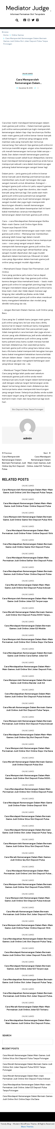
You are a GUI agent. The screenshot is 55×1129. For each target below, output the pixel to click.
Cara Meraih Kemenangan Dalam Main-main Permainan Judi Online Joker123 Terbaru (27, 1008)
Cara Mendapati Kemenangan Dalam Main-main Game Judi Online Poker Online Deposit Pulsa (27, 504)
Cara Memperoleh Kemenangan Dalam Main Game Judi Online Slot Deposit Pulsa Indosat (27, 899)
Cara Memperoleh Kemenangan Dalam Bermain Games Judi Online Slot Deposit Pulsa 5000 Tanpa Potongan (27, 886)
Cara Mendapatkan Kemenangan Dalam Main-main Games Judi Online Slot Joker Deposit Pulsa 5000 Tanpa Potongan (27, 668)
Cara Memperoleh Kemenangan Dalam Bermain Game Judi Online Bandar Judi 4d (27, 681)
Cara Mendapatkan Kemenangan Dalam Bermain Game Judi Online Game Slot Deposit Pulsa (27, 545)
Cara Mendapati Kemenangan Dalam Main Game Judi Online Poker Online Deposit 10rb (27, 804)
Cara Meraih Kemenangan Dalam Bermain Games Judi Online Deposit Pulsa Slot (27, 763)
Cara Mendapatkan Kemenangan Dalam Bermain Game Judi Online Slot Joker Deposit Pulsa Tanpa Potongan (27, 981)
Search (6, 1035)
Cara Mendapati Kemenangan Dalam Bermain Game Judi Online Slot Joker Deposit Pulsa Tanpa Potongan (27, 831)
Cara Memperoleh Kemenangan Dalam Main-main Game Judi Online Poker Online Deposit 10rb (27, 926)
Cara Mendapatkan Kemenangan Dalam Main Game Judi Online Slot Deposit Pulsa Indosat (27, 695)
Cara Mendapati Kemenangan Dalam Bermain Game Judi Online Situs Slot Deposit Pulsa (27, 817)
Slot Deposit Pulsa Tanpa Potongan (27, 409)
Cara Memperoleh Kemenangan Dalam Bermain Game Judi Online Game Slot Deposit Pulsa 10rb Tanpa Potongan (27, 518)
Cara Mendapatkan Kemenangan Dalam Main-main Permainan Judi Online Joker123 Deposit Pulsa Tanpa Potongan (26, 1087)
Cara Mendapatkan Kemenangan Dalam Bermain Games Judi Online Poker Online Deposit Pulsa (27, 572)
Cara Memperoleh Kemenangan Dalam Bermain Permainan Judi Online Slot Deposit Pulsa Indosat (27, 722)
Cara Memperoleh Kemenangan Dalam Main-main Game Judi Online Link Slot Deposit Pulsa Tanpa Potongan (27, 491)
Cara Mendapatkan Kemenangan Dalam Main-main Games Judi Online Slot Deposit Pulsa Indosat (27, 1022)
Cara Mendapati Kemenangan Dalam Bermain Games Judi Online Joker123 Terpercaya (27, 967)
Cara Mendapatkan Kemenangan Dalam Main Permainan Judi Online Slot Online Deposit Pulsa (27, 790)
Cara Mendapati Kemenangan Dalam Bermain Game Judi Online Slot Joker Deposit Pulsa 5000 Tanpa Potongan (28, 954)
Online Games (27, 74)
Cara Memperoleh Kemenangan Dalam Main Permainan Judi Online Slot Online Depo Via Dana (27, 749)
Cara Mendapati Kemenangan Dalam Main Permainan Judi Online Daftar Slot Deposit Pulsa (27, 559)
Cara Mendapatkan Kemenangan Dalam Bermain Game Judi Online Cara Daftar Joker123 (27, 654)
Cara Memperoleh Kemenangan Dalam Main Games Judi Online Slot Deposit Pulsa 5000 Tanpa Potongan (27, 777)
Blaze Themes (27, 1126)
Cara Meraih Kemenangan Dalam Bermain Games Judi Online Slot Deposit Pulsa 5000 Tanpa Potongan (27, 613)
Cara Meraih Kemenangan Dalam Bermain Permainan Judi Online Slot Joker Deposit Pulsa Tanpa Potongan (27, 913)
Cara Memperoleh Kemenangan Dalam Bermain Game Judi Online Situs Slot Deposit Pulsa (27, 845)
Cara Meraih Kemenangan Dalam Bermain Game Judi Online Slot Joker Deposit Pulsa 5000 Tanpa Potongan (27, 1067)
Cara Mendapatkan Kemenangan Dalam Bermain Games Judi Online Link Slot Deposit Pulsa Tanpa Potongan (27, 940)
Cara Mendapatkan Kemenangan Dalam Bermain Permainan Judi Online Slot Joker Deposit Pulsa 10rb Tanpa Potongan (27, 994)
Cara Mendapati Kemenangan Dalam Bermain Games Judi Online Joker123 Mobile (27, 627)
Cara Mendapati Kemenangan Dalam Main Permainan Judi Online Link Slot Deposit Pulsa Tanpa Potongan (27, 872)
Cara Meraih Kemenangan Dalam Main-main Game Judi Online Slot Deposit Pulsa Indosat (27, 586)
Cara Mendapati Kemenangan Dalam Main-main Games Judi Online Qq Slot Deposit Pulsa (27, 736)
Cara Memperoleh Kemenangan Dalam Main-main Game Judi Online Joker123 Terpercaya (27, 600)
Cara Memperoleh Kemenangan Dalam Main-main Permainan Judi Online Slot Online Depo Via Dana (27, 640)
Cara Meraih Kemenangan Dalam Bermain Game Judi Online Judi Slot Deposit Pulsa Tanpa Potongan (27, 709)
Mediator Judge (27, 8)
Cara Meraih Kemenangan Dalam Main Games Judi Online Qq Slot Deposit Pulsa (27, 858)
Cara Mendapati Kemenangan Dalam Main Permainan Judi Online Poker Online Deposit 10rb (27, 532)
